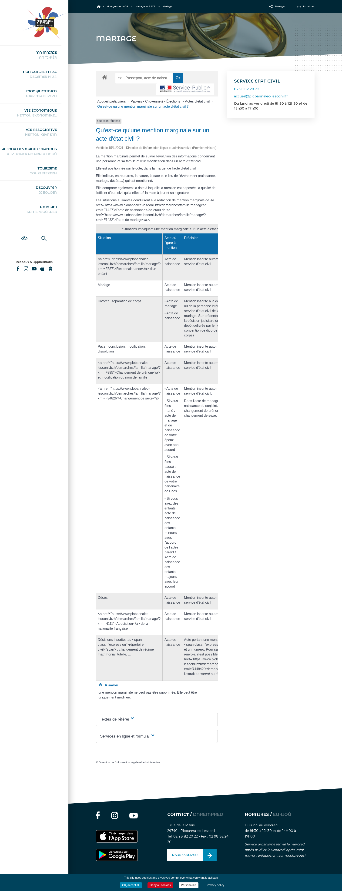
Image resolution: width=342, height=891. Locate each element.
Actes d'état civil (198, 101)
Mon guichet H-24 (39, 74)
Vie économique (37, 112)
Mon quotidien (41, 93)
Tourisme (43, 170)
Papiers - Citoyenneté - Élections (156, 101)
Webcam (42, 209)
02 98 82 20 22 (246, 89)
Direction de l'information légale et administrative (129, 762)
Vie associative (41, 132)
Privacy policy (215, 885)
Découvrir (46, 190)
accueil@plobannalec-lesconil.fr (261, 96)
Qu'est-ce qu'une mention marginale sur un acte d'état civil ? (142, 106)
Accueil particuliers (112, 101)
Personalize (188, 885)
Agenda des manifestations (29, 151)
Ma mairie (46, 55)
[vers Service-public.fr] (185, 89)
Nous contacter (185, 855)
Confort (24, 233)
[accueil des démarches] (104, 77)
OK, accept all (131, 885)
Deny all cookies (160, 885)
